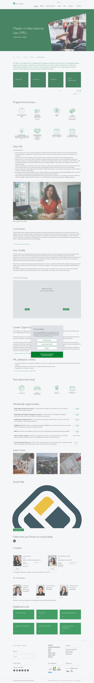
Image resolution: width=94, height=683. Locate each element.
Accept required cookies (47, 344)
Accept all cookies (47, 340)
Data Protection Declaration (47, 354)
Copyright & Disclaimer (47, 355)
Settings (46, 348)
